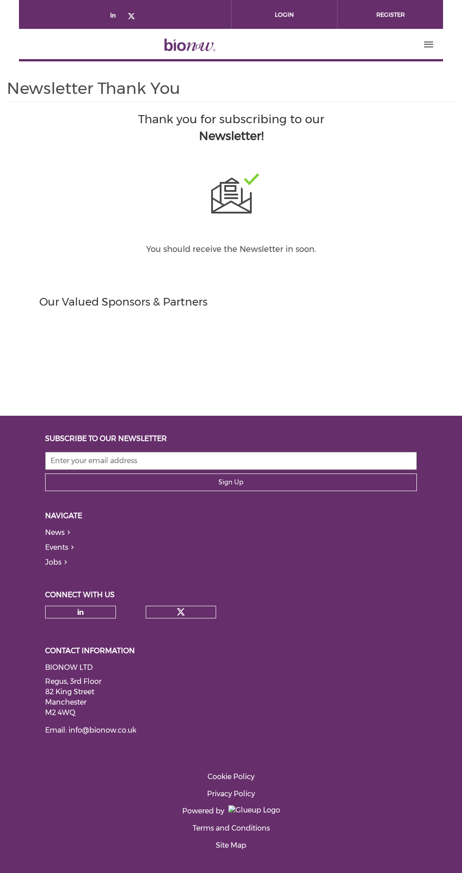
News (55, 532)
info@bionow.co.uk (102, 730)
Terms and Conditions (231, 828)
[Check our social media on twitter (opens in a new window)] (134, 17)
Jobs (53, 562)
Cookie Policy (231, 776)
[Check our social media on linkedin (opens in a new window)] (115, 17)
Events (56, 547)
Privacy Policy (231, 793)
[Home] (190, 44)
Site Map (231, 845)
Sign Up (230, 482)
